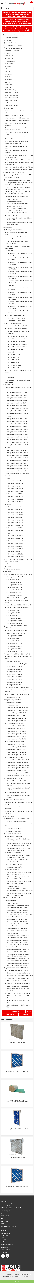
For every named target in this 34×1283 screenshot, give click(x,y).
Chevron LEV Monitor (12, 51)
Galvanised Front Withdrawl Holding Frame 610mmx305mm (16, 129)
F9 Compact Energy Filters (15, 757)
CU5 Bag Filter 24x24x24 (14, 613)
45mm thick (12, 285)
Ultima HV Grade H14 (13, 886)
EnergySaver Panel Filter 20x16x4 (17, 455)
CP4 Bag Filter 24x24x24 (14, 582)
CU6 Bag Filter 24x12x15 (14, 638)
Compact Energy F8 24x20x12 (16, 747)
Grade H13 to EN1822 (14, 829)
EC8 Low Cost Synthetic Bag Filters (18, 695)
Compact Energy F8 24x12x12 (16, 744)
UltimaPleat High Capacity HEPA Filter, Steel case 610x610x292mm (19, 882)
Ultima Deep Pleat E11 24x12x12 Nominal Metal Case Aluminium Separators (19, 845)
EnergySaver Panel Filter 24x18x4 (17, 466)
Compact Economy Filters (14, 778)
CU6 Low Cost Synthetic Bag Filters (18, 630)
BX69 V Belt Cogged (11, 100)
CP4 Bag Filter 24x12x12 (14, 579)
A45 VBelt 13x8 (10, 61)
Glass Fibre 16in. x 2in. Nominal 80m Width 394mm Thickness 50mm (18, 911)
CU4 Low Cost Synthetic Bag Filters (18, 598)
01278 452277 (5, 1216)
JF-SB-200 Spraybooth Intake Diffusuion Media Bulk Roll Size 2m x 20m (18, 193)
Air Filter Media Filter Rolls (12, 898)
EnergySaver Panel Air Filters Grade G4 (18, 387)
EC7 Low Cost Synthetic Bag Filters (18, 664)
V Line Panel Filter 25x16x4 (15, 546)
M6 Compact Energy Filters (15, 705)
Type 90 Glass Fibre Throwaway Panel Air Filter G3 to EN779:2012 (18, 560)
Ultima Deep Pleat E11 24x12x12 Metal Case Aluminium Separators (18, 840)
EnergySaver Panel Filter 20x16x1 (17, 400)
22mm (9, 564)
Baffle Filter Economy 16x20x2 (17, 342)
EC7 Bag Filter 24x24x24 (14, 674)
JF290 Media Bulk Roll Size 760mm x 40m (20, 981)
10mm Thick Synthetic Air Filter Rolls (18, 973)
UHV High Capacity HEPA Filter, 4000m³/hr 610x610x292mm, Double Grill (20, 890)
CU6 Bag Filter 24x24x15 (14, 649)
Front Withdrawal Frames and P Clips (18, 121)
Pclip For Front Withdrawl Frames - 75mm (19, 160)
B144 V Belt (8, 87)
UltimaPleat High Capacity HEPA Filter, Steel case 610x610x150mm (19, 878)
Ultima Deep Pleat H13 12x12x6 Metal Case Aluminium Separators (18, 856)
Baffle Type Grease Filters (14, 323)
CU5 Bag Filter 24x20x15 (14, 615)
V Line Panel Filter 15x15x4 (15, 541)
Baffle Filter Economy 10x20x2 (17, 336)
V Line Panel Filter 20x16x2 (15, 515)
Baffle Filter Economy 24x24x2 (17, 349)
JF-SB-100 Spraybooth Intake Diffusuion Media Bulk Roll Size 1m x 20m (18, 188)
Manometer (9, 108)
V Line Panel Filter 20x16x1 (15, 489)
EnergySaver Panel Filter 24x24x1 (17, 413)
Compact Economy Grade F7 (16, 781)
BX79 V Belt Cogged (11, 103)
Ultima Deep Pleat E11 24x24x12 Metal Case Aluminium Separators (18, 849)
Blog (2, 1241)
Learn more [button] (25, 1276)
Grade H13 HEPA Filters (14, 853)
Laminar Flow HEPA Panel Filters (16, 821)
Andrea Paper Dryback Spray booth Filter (19, 175)
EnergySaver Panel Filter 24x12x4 (17, 453)
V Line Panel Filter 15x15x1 (14, 486)
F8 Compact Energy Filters (15, 742)
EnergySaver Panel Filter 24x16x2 (17, 434)
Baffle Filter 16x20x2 (14, 360)
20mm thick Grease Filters (16, 318)
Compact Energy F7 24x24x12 (16, 736)
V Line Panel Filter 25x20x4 (15, 554)
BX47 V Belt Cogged (11, 92)
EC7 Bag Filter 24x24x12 (14, 669)
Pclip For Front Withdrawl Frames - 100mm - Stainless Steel (16, 142)
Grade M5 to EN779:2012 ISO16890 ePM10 (19, 605)
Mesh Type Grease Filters (14, 230)
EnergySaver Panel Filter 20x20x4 (17, 460)
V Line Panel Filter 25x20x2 (15, 528)
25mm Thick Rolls (12, 933)
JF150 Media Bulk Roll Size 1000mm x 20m (20, 976)
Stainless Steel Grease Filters (16, 315)
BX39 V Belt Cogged (11, 90)
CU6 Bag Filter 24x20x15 (14, 644)
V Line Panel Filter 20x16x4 (15, 544)
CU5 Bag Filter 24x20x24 (14, 618)
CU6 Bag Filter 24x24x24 (14, 641)
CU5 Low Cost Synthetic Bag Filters (18, 608)
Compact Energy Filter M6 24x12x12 (18, 708)
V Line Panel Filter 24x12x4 (15, 538)
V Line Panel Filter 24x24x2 (15, 530)
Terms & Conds (13, 1011)
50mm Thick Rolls (12, 199)
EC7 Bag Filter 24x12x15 (14, 672)
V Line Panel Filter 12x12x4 (15, 536)
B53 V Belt (8, 77)
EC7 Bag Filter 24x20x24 (14, 679)
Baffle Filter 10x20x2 (14, 355)
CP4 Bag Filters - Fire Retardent (17, 577)
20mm (9, 390)
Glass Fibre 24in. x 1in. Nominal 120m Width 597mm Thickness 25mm (18, 946)
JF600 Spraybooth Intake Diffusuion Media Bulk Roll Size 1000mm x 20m (19, 184)
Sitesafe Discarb (11, 43)
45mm (9, 416)
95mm (9, 447)
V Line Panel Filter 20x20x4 (15, 549)
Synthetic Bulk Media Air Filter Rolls (17, 968)
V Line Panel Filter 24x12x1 (15, 483)
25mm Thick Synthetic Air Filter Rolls (18, 983)
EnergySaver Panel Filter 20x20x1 (17, 406)
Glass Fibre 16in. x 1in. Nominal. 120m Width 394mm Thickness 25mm (18, 937)
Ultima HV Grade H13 (13, 870)
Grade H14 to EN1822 (14, 831)
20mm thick (11, 251)
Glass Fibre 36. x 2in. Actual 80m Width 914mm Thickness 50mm (17, 929)
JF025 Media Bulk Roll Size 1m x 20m (18, 986)
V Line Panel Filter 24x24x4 (15, 557)
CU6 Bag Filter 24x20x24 (14, 646)
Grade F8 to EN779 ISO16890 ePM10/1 (17, 687)
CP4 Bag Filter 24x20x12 (14, 585)
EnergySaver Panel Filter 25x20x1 (17, 411)
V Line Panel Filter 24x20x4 (15, 551)
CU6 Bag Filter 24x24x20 (14, 636)
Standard (11, 352)
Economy (11, 334)
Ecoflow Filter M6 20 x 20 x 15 (16, 633)
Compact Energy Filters (13, 702)
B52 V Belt (8, 74)
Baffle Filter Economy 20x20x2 (17, 347)
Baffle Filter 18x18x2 (14, 362)
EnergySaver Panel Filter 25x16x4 (17, 458)
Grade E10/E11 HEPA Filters (15, 836)
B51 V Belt (8, 72)
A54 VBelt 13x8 (10, 64)
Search (25, 1015)
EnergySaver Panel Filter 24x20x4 (17, 463)
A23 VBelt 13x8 (9, 58)
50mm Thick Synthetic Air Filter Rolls (18, 993)
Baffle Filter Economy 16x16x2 (17, 339)
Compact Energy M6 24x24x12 (16, 718)
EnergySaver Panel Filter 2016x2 (17, 424)
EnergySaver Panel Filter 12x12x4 (17, 450)
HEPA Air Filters (9, 816)
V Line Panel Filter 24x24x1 (15, 502)
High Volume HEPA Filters (14, 864)
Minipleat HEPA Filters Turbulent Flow (17, 819)
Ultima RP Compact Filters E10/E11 (17, 773)
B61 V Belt (8, 82)
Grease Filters (8, 227)
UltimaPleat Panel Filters (13, 569)
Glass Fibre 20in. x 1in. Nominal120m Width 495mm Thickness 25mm (18, 941)
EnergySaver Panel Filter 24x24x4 (17, 471)
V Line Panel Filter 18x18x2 (15, 520)
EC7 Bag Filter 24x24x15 (14, 666)
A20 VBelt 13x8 (9, 56)
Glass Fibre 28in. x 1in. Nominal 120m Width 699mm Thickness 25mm (18, 955)
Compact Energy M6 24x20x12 (16, 713)
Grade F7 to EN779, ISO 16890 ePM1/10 (18, 654)
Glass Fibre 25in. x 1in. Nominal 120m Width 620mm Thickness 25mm (18, 950)
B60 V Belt (8, 79)
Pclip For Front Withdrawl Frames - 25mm (19, 170)
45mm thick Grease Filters (16, 321)
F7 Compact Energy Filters (15, 723)
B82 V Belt (8, 85)
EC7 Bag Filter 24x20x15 (14, 677)
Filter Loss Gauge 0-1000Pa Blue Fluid (17, 118)
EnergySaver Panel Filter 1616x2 (17, 427)
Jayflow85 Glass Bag (13, 661)
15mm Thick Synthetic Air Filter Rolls (18, 978)
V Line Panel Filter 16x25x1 (15, 491)
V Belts (8, 53)
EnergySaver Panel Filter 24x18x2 (17, 437)
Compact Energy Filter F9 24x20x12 (18, 762)
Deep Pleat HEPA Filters (13, 834)
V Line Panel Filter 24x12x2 (15, 510)
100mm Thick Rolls (12, 215)
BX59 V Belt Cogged (11, 98)
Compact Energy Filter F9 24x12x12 (18, 760)
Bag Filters (7, 572)
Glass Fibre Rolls (11, 900)
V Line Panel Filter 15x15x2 (15, 512)
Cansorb (8, 40)
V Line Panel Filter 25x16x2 (15, 517)
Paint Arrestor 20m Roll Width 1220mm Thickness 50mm (17, 207)
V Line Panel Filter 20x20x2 (15, 523)
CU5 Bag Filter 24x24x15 (14, 621)
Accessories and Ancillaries (13, 45)
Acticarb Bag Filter (12, 38)
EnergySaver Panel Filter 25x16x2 (17, 429)
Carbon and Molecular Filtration (14, 35)
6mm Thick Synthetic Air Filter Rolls (18, 970)
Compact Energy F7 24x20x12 (16, 731)
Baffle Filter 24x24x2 (14, 368)
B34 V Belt (8, 69)
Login (29, 1011)
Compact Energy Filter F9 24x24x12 (18, 768)
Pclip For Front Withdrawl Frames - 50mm (19, 167)
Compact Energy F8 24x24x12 (16, 752)
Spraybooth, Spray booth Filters (14, 172)
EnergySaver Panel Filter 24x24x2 (17, 445)
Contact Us (10, 1015)
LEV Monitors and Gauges (14, 48)
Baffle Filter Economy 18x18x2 (17, 344)
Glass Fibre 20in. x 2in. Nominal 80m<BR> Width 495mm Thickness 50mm (19, 916)
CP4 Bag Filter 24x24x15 (14, 595)
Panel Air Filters (9, 385)
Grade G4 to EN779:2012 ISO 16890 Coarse (19, 574)
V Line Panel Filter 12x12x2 (15, 507)
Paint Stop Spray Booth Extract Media (18, 196)
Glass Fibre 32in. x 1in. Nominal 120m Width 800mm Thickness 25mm (18, 960)
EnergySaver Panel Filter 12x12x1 (17, 393)
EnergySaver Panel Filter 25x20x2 (17, 442)
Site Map (3, 1239)
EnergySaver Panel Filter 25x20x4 (17, 468)
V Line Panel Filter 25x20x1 (15, 499)
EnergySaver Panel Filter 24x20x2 (17, 440)
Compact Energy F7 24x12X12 (16, 726)
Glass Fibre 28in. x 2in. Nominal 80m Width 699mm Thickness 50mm (18, 925)
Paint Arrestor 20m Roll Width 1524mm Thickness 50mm (17, 212)
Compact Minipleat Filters (12, 700)
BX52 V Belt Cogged (11, 95)
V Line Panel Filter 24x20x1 (15, 496)
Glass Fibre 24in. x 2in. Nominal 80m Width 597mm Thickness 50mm (18, 920)
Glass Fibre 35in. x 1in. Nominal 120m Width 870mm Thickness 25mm (18, 964)
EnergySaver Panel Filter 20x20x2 (17, 432)
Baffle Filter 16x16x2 (14, 357)
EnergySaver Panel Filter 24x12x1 (17, 395)
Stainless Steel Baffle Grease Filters (18, 331)
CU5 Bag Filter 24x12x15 (14, 610)
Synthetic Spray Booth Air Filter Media (18, 180)
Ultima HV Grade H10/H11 (14, 867)
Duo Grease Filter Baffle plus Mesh (18, 326)
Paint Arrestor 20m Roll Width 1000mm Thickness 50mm (17, 203)
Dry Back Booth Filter (12, 177)
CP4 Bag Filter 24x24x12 (14, 590)
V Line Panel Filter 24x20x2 (15, 525)
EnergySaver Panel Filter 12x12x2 (17, 419)
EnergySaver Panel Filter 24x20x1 (17, 408)
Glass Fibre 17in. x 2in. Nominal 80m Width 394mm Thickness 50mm (18, 907)
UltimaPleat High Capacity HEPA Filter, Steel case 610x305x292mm (19, 873)
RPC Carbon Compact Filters (15, 800)
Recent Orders (5, 1249)
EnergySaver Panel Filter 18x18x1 (17, 398)
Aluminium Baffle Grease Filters (17, 328)
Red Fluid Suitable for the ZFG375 (15, 115)
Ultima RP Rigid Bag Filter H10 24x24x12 (19, 776)
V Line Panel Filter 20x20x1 (15, 494)
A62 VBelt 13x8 (9, 66)
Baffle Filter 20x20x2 (14, 365)
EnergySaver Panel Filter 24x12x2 (17, 421)
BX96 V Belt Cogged (11, 106)
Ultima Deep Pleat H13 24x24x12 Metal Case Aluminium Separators (19, 861)
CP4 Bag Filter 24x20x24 (14, 587)
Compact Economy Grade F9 (16, 793)
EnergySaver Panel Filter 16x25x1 (17, 403)
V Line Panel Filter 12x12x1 (14, 481)
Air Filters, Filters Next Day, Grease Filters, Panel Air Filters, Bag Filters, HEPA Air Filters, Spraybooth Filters (17, 14)
